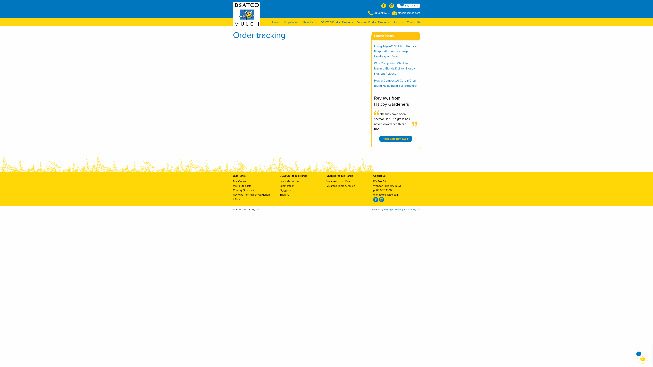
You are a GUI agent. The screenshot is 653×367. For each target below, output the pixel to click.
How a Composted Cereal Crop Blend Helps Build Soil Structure (395, 83)
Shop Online (290, 22)
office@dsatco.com (409, 13)
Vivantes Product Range (371, 22)
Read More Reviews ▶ (396, 138)
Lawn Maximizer (289, 181)
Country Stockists (243, 190)
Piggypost (285, 190)
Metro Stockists (242, 186)
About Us (307, 22)
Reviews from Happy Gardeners (251, 194)
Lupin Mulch (287, 186)
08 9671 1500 (381, 13)
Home (275, 22)
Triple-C (284, 194)
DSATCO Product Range (335, 22)
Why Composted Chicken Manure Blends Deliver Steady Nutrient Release (394, 68)
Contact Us (413, 22)
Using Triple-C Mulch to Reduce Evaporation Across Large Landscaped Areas (395, 51)
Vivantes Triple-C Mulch (340, 186)
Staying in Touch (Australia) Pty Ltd (402, 209)
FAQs (236, 199)
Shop (396, 22)
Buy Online (411, 5)
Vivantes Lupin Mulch (339, 181)
